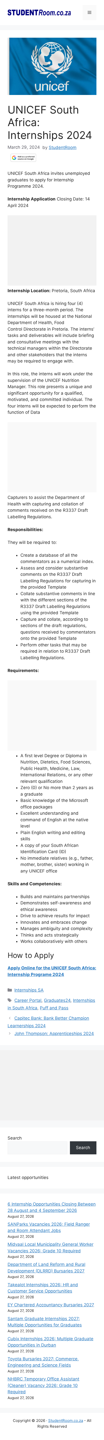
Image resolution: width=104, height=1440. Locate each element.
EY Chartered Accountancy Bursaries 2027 (51, 1304)
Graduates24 (57, 1000)
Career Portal (27, 1000)
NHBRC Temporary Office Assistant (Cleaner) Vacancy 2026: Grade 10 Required (43, 1385)
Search (15, 1138)
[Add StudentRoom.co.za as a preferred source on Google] (23, 158)
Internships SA (29, 990)
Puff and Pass (54, 1007)
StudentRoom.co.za (65, 1420)
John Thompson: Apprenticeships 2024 (54, 1033)
